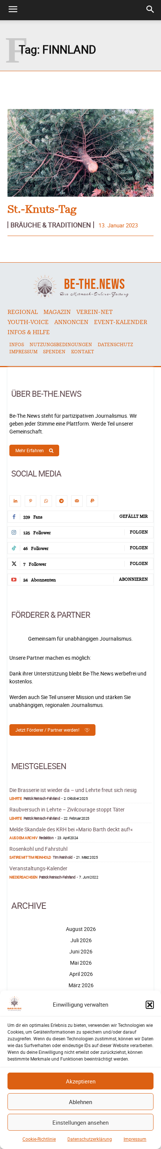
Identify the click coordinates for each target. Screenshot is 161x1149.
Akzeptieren (80, 1081)
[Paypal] (92, 501)
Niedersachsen (23, 877)
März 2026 (81, 985)
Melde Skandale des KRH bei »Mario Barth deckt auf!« (71, 829)
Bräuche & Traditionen (50, 224)
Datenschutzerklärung (89, 1139)
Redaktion (46, 837)
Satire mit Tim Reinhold (30, 857)
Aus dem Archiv (23, 837)
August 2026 (81, 928)
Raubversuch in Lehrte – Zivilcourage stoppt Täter (67, 809)
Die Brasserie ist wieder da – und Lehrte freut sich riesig (73, 789)
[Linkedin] (15, 501)
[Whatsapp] (46, 501)
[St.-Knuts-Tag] (80, 153)
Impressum (135, 1139)
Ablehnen (80, 1102)
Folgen (139, 532)
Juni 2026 (80, 951)
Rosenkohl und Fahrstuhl (38, 848)
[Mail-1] (77, 501)
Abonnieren (133, 579)
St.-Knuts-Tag (41, 210)
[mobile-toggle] (13, 10)
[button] (150, 1005)
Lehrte (15, 798)
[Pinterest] (30, 501)
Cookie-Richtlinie (39, 1139)
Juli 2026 (81, 940)
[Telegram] (61, 501)
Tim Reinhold (62, 857)
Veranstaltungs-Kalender (38, 868)
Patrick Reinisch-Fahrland (42, 798)
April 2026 (81, 973)
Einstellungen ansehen (80, 1122)
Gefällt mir (133, 516)
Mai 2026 (81, 962)
